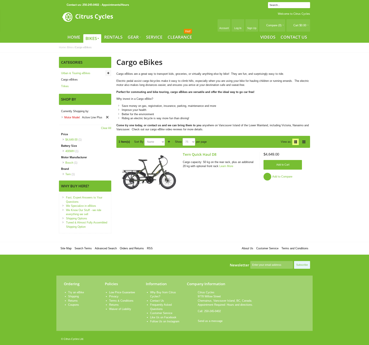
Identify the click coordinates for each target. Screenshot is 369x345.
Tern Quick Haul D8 (200, 154)
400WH (69, 151)
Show (178, 141)
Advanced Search (106, 248)
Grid (304, 142)
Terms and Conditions (294, 248)
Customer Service (267, 248)
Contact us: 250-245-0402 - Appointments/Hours (98, 4)
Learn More (226, 166)
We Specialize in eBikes (81, 205)
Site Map (66, 248)
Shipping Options (76, 218)
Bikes (70, 47)
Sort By (139, 141)
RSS (150, 248)
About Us (247, 248)
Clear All (106, 128)
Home (62, 47)
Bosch (69, 162)
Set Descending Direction (169, 142)
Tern (68, 174)
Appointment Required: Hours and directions (225, 304)
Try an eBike (76, 292)
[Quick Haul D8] (148, 172)
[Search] (307, 5)
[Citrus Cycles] (87, 20)
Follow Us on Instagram (164, 321)
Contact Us (157, 300)
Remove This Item (107, 117)
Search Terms (83, 248)
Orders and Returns (132, 248)
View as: (286, 141)
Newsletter (239, 264)
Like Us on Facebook (163, 317)
